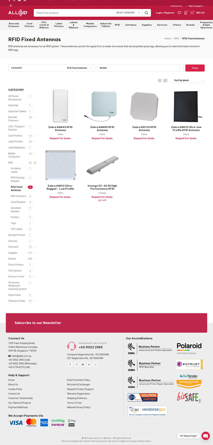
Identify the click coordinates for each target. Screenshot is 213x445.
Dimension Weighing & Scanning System (17, 285)
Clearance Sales (16, 301)
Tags (13, 223)
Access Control (16, 276)
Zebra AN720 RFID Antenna (144, 129)
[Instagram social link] (76, 364)
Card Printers (15, 135)
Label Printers (15, 141)
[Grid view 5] (165, 80)
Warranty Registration (78, 393)
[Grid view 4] (159, 80)
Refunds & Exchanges (78, 384)
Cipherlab (13, 105)
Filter (195, 68)
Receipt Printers (16, 235)
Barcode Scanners (13, 119)
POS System (15, 270)
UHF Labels (16, 229)
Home (168, 38)
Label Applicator (16, 147)
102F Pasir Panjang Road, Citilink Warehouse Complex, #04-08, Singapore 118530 (23, 347)
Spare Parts (14, 295)
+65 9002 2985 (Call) (19, 359)
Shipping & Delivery (77, 398)
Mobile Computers (14, 155)
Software (13, 247)
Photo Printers (15, 264)
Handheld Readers (16, 210)
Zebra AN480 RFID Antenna (102, 129)
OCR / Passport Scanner (16, 128)
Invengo (102, 193)
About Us (13, 384)
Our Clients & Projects (19, 403)
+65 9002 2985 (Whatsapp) (22, 363)
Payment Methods (18, 407)
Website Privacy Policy (78, 407)
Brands (12, 258)
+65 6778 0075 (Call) (19, 367)
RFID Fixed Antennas (16, 189)
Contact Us (14, 393)
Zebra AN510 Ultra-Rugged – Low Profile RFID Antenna (60, 188)
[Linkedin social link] (89, 364)
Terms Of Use (74, 403)
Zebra (60, 134)
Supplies (12, 253)
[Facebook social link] (70, 364)
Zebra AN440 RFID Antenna (60, 129)
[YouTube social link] (82, 364)
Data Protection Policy (78, 380)
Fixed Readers (18, 202)
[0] (185, 12)
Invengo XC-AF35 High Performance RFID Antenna (102, 188)
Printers (15, 217)
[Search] (146, 13)
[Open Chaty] (206, 436)
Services (12, 241)
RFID (176, 38)
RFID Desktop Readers (18, 179)
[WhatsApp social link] (10, 5)
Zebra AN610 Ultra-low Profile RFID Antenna (186, 129)
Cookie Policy (15, 389)
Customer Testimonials (20, 398)
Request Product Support (80, 389)
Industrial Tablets (17, 111)
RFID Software (18, 196)
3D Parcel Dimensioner (15, 98)
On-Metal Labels (16, 170)
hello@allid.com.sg (21, 356)
